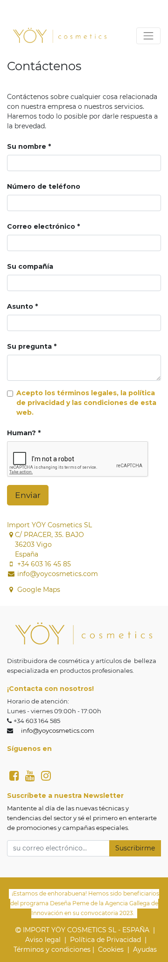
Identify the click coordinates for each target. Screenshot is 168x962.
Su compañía (30, 266)
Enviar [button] (28, 495)
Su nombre (26, 146)
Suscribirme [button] (135, 848)
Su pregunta (29, 346)
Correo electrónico (41, 226)
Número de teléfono (43, 186)
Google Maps (38, 589)
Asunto (20, 306)
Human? (21, 433)
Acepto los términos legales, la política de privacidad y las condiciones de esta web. (86, 403)
